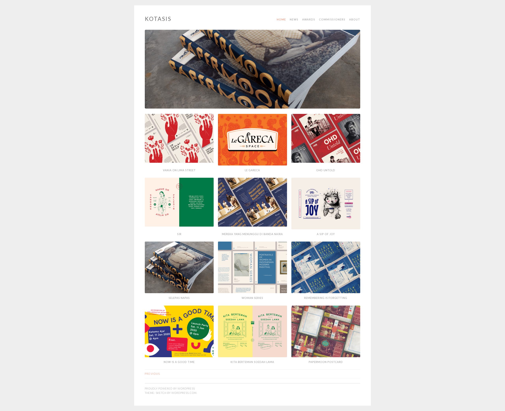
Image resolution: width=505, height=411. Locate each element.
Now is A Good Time (179, 362)
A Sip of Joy (326, 234)
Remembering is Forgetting (325, 297)
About (354, 19)
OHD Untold (325, 170)
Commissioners (332, 19)
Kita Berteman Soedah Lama (252, 362)
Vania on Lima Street (179, 170)
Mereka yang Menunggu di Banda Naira (252, 234)
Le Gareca (252, 170)
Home (281, 19)
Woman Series (252, 297)
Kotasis (158, 18)
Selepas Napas (179, 297)
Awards (308, 19)
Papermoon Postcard (326, 362)
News (294, 19)
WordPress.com (183, 392)
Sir (179, 234)
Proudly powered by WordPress (170, 388)
